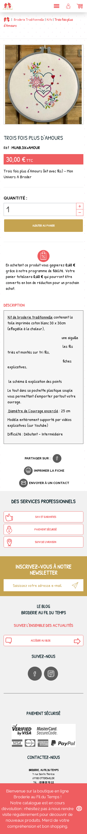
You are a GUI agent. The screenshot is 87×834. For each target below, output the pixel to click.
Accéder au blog (41, 640)
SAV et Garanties (45, 517)
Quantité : (15, 198)
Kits (49, 19)
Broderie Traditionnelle (29, 19)
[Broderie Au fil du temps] (7, 6)
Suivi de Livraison (45, 542)
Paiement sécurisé (45, 529)
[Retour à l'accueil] (7, 19)
